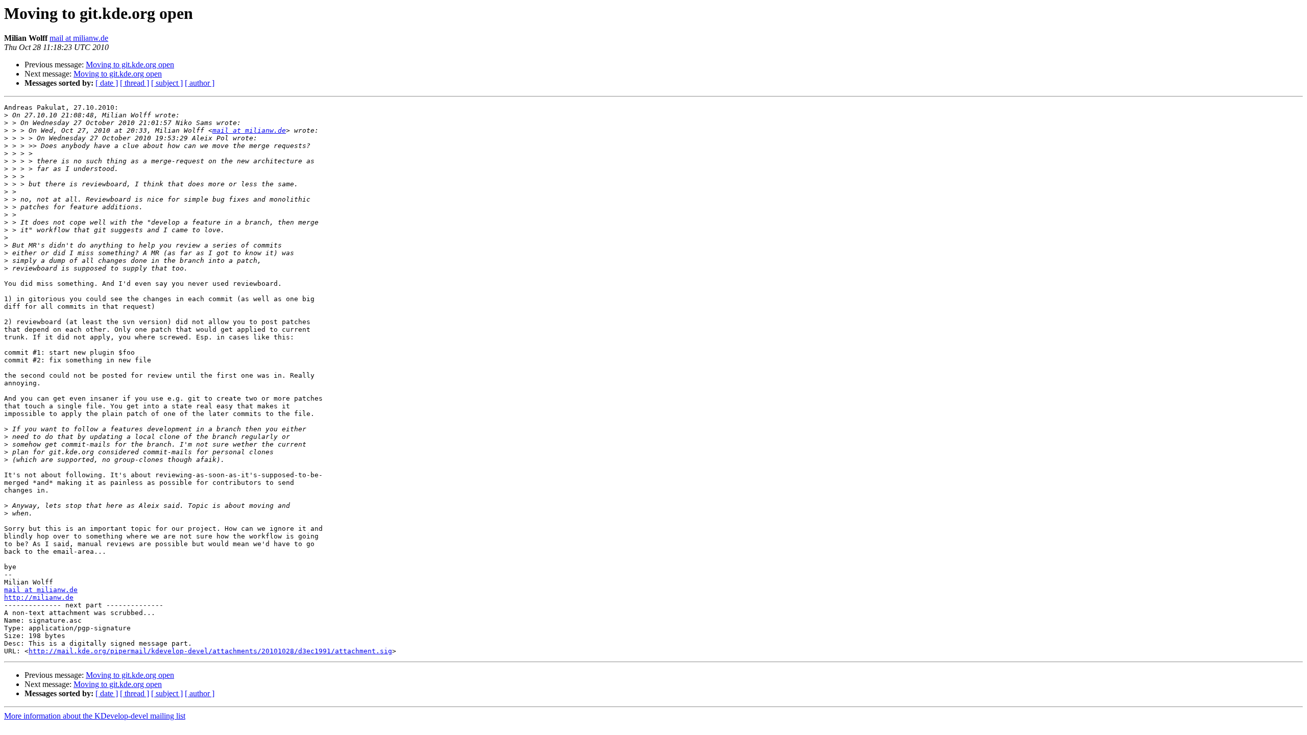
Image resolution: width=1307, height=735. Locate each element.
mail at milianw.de (79, 38)
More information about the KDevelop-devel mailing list (94, 716)
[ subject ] (167, 83)
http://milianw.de (39, 597)
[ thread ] (134, 83)
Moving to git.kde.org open (130, 64)
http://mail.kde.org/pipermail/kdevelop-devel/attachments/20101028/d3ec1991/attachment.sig (210, 651)
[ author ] (199, 83)
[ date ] (106, 83)
